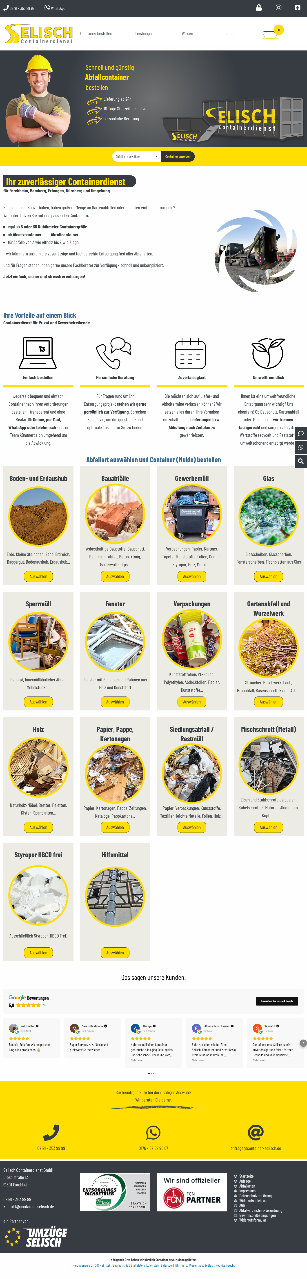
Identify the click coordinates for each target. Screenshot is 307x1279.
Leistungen (144, 33)
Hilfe (143, 1092)
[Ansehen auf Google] (13, 1028)
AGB (242, 1205)
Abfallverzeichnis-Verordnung (260, 1210)
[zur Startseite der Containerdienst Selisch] (38, 33)
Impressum (247, 1190)
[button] (3, 1043)
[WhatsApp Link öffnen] (300, 447)
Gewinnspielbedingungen (257, 1215)
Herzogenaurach (83, 1265)
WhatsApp (57, 8)
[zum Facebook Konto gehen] (297, 8)
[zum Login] (259, 8)
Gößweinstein (103, 1265)
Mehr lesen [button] (137, 1060)
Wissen (187, 33)
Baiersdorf (167, 1265)
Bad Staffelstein (135, 1265)
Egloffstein (153, 1265)
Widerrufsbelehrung (253, 1200)
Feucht (230, 1265)
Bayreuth (118, 1265)
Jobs (230, 33)
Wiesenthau (196, 1265)
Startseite (246, 1176)
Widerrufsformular (252, 1219)
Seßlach (209, 1265)
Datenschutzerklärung (255, 1195)
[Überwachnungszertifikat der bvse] (115, 1192)
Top (300, 1262)
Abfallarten (247, 1185)
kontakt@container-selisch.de (28, 1206)
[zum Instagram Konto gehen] (278, 8)
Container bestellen (96, 33)
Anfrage (245, 1180)
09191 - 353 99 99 (22, 8)
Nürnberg (181, 1265)
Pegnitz (220, 1265)
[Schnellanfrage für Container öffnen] (300, 433)
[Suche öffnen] (300, 461)
